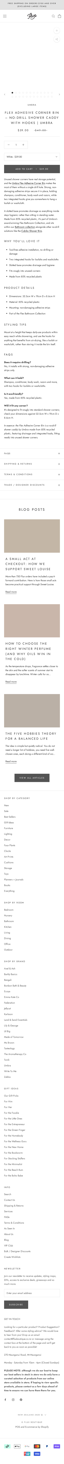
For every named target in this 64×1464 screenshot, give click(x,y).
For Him (8, 1101)
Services (8, 1211)
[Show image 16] (23, 96)
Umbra (32, 104)
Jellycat (7, 1008)
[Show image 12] (52, 92)
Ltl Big (7, 1031)
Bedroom (8, 909)
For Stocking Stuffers (14, 1158)
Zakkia (7, 1077)
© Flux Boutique (32, 1422)
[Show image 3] (19, 92)
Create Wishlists (12, 1257)
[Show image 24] (52, 96)
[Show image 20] (37, 96)
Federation (9, 1002)
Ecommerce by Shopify (37, 1427)
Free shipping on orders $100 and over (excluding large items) (32, 5)
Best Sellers (10, 816)
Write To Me (10, 1071)
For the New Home (13, 1147)
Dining (7, 938)
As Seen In (9, 1228)
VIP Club (8, 1245)
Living (7, 932)
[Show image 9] (41, 92)
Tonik (6, 1059)
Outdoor (8, 949)
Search (7, 1194)
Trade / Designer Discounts (24, 485)
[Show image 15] (19, 96)
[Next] (59, 94)
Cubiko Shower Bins (31, 231)
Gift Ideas (9, 822)
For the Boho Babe (13, 1175)
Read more (11, 591)
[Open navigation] (4, 16)
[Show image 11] (48, 92)
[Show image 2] (16, 92)
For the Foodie (11, 1113)
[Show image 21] (41, 96)
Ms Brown (9, 1042)
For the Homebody (13, 1135)
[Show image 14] (16, 96)
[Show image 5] (26, 92)
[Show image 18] (30, 96)
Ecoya (7, 991)
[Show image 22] (44, 96)
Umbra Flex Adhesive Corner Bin (28, 183)
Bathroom (9, 921)
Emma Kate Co (11, 997)
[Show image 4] (23, 92)
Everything (9, 891)
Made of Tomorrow (14, 1037)
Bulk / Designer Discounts (17, 1251)
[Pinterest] (21, 1399)
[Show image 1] (12, 92)
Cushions (8, 862)
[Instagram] (13, 1399)
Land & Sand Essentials (15, 1020)
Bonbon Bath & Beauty (15, 985)
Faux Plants (9, 845)
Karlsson (8, 1014)
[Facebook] (5, 1399)
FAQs (7, 453)
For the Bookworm (13, 1152)
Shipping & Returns (18, 463)
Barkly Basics (10, 974)
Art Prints (8, 856)
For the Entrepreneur (14, 1124)
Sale (6, 811)
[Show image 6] (30, 92)
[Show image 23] (48, 96)
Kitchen (7, 927)
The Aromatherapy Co (15, 1054)
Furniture (8, 828)
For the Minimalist (13, 1164)
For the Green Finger (14, 1130)
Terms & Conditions (18, 474)
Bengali (8, 980)
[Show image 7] (34, 92)
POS (17, 1427)
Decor (7, 839)
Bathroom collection (25, 227)
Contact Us (9, 1200)
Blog (6, 1240)
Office (7, 944)
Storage (8, 868)
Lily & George (11, 1025)
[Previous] (4, 94)
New (6, 805)
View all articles (32, 777)
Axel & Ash (9, 968)
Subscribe (16, 1304)
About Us (8, 1234)
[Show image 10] (44, 92)
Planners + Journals (13, 879)
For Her (8, 1107)
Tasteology (9, 1048)
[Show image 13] (12, 96)
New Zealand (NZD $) (30, 1415)
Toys (6, 874)
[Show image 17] (26, 96)
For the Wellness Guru (15, 1141)
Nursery (8, 915)
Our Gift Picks (11, 1095)
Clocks (7, 851)
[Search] (53, 16)
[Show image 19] (34, 96)
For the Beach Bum (13, 1170)
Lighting (8, 834)
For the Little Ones (13, 1118)
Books (7, 885)
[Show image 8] (37, 92)
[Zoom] (57, 30)
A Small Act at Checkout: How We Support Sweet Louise (28, 564)
